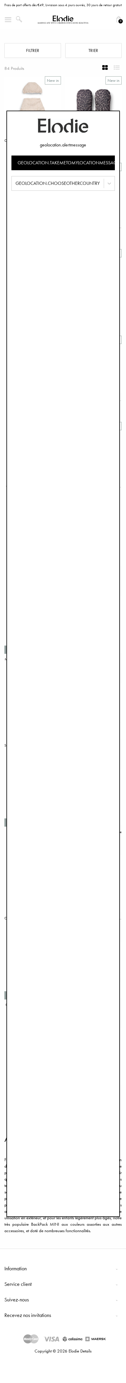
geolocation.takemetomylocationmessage (66, 163)
